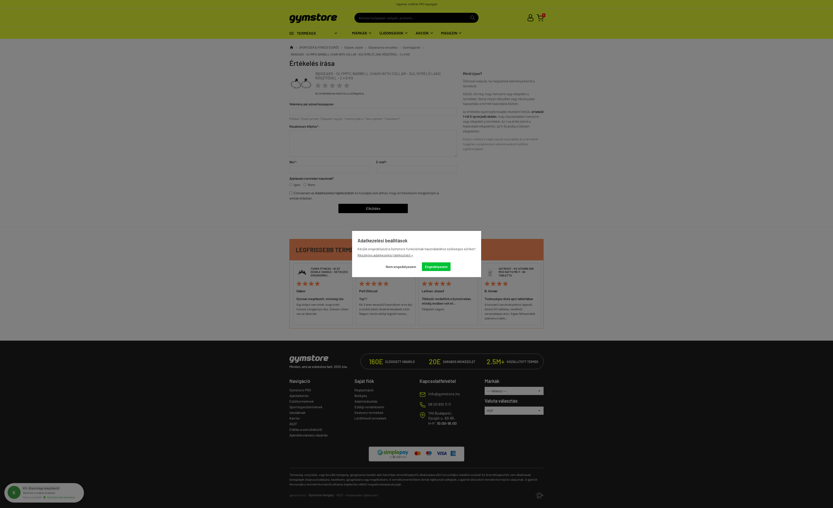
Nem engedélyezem (401, 267)
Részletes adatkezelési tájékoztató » (385, 255)
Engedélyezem (436, 267)
